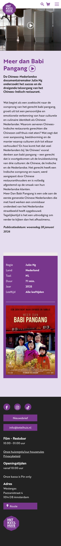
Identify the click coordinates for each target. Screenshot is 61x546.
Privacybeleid (11, 456)
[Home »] (11, 528)
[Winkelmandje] (48, 4)
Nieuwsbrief (20, 418)
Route (13, 506)
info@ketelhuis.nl (20, 427)
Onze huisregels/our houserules (23, 452)
